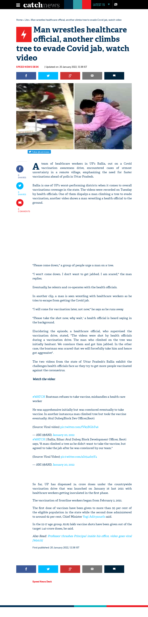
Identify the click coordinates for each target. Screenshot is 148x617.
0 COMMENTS (22, 210)
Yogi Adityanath (94, 517)
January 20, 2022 (64, 435)
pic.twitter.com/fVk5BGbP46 (79, 427)
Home (19, 19)
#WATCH (38, 397)
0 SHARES (22, 176)
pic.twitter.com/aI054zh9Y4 (79, 457)
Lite (27, 19)
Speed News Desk (27, 66)
